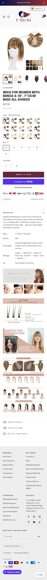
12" (22, 147)
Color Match (7, 477)
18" (6, 154)
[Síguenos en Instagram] (39, 516)
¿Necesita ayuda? (37, 199)
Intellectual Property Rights (34, 487)
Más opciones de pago (23, 187)
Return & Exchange (15, 428)
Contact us (30, 456)
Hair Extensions (9, 461)
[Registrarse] (39, 536)
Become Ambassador (11, 507)
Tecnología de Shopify (21, 553)
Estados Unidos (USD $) (11, 546)
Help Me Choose (9, 520)
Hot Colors (7, 456)
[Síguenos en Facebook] (28, 516)
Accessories (7, 473)
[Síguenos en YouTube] (34, 522)
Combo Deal (7, 469)
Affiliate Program (9, 503)
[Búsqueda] (8, 17)
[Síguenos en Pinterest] (28, 522)
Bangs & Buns (8, 465)
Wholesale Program (10, 499)
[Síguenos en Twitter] (34, 516)
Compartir (7, 199)
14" (29, 147)
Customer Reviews (10, 511)
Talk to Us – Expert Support (17, 433)
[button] (37, 8)
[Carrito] (43, 17)
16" (37, 147)
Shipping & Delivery (15, 422)
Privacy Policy (31, 477)
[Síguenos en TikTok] (39, 522)
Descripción (8, 212)
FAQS (28, 461)
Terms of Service (32, 481)
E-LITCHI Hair (8, 88)
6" (6, 147)
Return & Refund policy (34, 469)
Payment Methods (33, 473)
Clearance (7, 516)
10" (14, 147)
